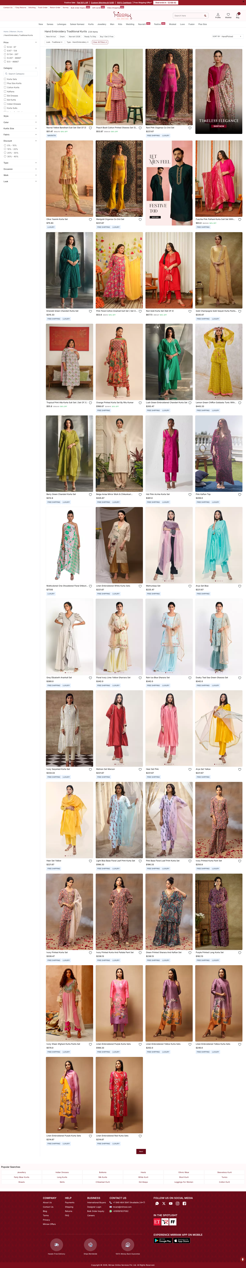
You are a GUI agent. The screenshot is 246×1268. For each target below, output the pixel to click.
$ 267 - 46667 (14, 58)
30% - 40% (12, 156)
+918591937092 (120, 1211)
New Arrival (51, 36)
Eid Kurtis (11, 100)
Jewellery (101, 24)
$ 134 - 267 (12, 54)
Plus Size (202, 24)
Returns (68, 1211)
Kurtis (91, 24)
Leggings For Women (183, 1182)
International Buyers (96, 1202)
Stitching (32, 7)
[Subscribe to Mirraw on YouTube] (171, 1203)
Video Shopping (115, 7)
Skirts (62, 1182)
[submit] (205, 15)
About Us (47, 1202)
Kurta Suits (12, 108)
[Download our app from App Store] (181, 1240)
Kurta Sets (12, 79)
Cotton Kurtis (13, 87)
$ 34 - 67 (11, 47)
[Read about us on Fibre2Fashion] (172, 1221)
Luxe (182, 24)
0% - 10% (12, 145)
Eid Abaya (143, 1182)
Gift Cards (98, 7)
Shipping (69, 1207)
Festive (159, 24)
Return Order (55, 7)
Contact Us (7, 7)
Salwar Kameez (77, 24)
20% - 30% (12, 152)
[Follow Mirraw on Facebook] (184, 1203)
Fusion (192, 24)
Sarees (50, 24)
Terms (46, 1215)
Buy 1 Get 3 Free (106, 36)
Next (141, 1151)
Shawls (21, 1182)
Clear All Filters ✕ (100, 42)
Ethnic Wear (184, 1172)
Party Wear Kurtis (21, 1177)
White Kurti (143, 1177)
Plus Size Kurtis (14, 83)
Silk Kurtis (102, 1177)
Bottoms (102, 1172)
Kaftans (10, 91)
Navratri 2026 (74, 36)
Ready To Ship (90, 36)
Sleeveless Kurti (224, 1172)
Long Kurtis (62, 1177)
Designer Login (94, 1207)
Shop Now (71, 120)
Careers (91, 1215)
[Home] (122, 15)
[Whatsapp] (157, 1203)
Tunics (224, 1177)
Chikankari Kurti (103, 1182)
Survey (66, 7)
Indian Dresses (14, 104)
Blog (45, 1211)
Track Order (43, 7)
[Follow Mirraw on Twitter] (164, 1203)
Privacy (46, 1220)
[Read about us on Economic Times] (157, 1221)
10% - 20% (12, 149)
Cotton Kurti (224, 1182)
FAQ (67, 1215)
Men (112, 24)
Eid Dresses (12, 95)
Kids (120, 24)
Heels (143, 1172)
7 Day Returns (20, 7)
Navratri (144, 24)
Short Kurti (184, 1177)
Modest (172, 24)
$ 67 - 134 (12, 50)
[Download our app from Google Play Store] (163, 1240)
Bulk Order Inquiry (80, 7)
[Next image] (90, 87)
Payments (69, 1202)
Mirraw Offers (49, 1224)
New (41, 24)
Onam (62, 36)
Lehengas (61, 24)
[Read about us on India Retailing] (165, 1221)
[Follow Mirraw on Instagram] (177, 1203)
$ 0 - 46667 (13, 61)
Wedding (130, 24)
